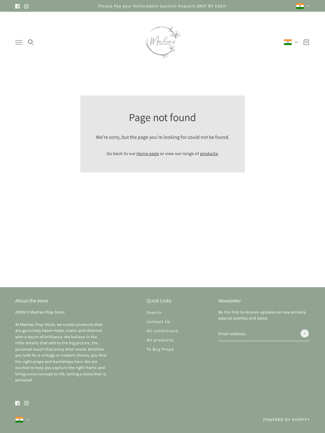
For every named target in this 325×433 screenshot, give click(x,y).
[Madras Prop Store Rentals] (162, 42)
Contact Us (158, 321)
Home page (147, 153)
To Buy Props (160, 349)
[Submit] (305, 333)
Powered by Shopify (286, 419)
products (209, 153)
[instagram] (26, 6)
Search (154, 312)
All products (160, 340)
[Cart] (306, 42)
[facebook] (17, 6)
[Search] (30, 42)
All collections (162, 330)
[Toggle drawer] (18, 42)
